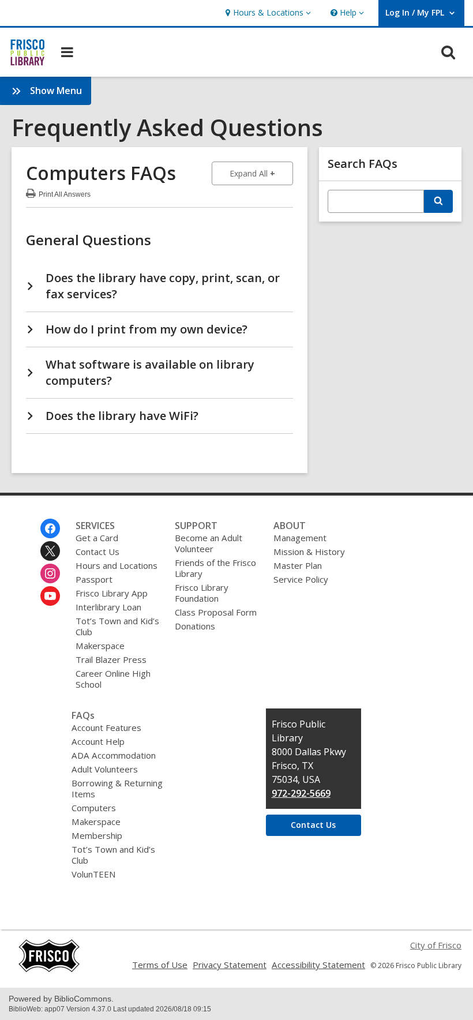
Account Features (106, 727)
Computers (94, 807)
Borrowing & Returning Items (117, 788)
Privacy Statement (229, 964)
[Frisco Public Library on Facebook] (50, 528)
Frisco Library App (112, 593)
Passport (94, 579)
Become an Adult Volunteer (208, 543)
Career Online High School (113, 678)
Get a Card (97, 537)
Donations (195, 626)
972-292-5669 (301, 793)
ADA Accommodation (114, 755)
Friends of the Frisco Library (215, 568)
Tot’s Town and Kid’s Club (117, 626)
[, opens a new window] (49, 969)
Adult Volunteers (105, 769)
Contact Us (97, 551)
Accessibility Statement (318, 964)
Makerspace (100, 645)
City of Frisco (435, 945)
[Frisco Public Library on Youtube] (50, 596)
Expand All (261, 173)
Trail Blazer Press (111, 659)
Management (299, 537)
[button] (266, 13)
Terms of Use (159, 964)
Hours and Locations (116, 565)
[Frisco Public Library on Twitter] (50, 551)
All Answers (65, 192)
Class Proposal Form (216, 612)
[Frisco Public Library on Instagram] (50, 573)
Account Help (98, 741)
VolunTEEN (93, 874)
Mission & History (309, 551)
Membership (97, 835)
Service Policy (300, 579)
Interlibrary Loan (108, 607)
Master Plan (297, 565)
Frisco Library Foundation (201, 593)
